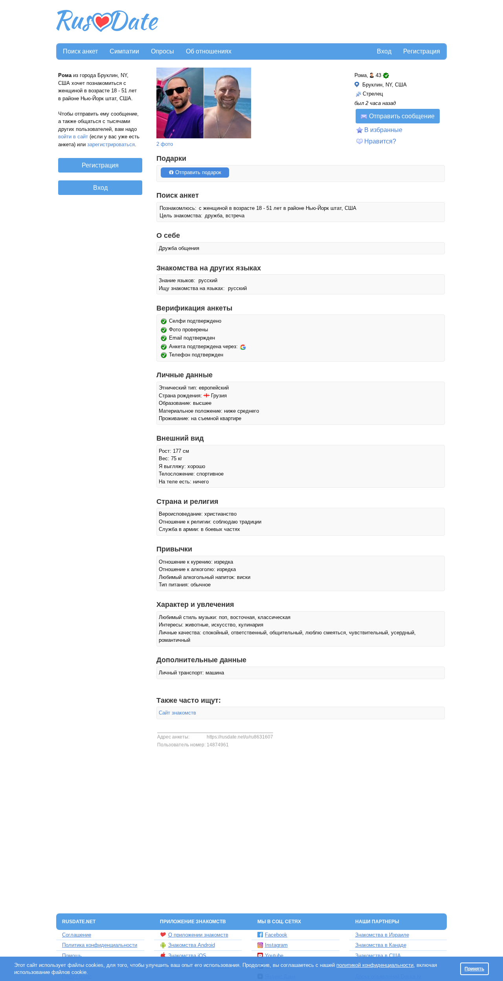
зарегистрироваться (111, 144)
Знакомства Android (191, 945)
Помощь (72, 956)
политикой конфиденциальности (374, 965)
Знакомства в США (378, 956)
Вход (384, 51)
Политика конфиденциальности (99, 945)
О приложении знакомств (198, 935)
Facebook (276, 935)
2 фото (164, 144)
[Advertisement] (303, 22)
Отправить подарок (197, 172)
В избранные (383, 130)
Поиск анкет (80, 51)
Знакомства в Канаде (380, 945)
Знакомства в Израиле (382, 935)
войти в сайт (73, 137)
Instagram (276, 945)
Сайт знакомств (177, 713)
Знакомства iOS (187, 956)
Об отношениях (208, 51)
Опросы (162, 51)
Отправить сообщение (402, 116)
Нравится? (380, 141)
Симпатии (124, 51)
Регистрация (421, 51)
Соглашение (76, 935)
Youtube (274, 956)
